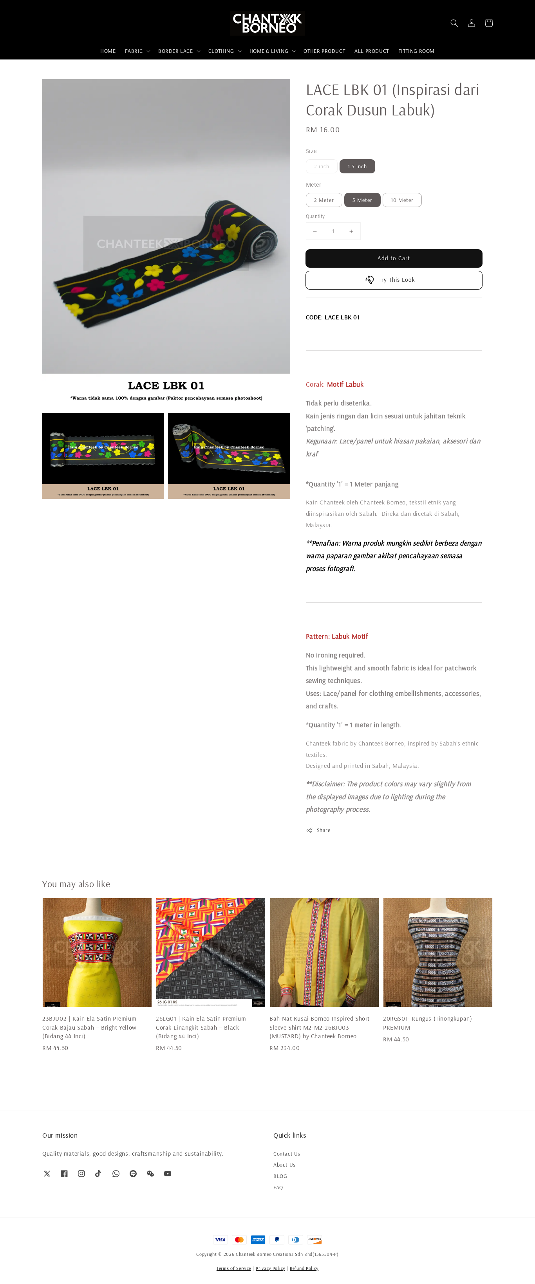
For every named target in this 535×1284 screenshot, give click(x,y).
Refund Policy (304, 1268)
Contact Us (286, 1153)
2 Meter (324, 199)
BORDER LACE (175, 50)
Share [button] (324, 830)
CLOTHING (221, 50)
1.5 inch (357, 166)
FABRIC (134, 50)
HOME (108, 50)
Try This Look (397, 279)
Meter (314, 184)
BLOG (280, 1176)
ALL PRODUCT (371, 50)
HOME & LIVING (269, 50)
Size (311, 151)
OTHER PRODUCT (324, 50)
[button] (454, 23)
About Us (284, 1164)
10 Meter (402, 199)
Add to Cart (394, 258)
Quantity (315, 216)
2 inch (321, 166)
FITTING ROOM (416, 50)
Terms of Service (234, 1268)
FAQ (278, 1187)
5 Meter (362, 199)
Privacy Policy (270, 1268)
